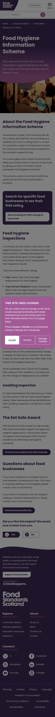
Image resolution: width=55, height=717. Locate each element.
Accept (12, 340)
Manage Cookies (42, 340)
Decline (27, 340)
